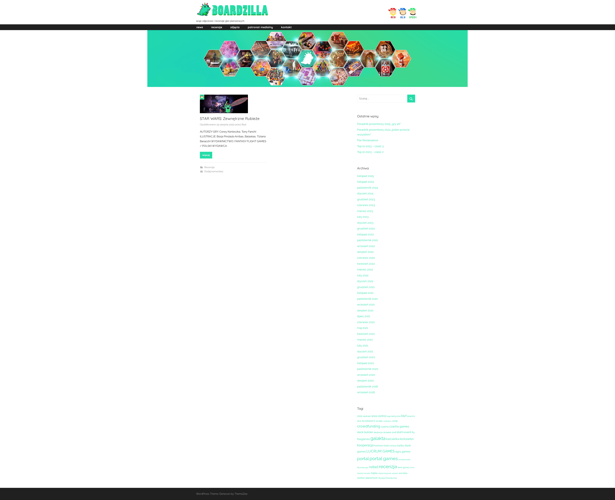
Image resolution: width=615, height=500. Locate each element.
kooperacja (365, 445)
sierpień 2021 (365, 310)
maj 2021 (362, 327)
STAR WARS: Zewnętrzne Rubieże (230, 118)
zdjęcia (235, 27)
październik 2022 (367, 240)
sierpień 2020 (365, 380)
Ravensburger (363, 467)
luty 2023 (363, 216)
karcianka (392, 439)
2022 (359, 416)
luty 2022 (363, 275)
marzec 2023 (365, 211)
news (199, 27)
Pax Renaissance (367, 140)
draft (394, 432)
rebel (373, 467)
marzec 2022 (365, 269)
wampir (395, 473)
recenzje (216, 27)
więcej (206, 155)
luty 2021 (362, 345)
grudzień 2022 (366, 228)
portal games (383, 458)
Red (244, 124)
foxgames (363, 439)
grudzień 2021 (366, 287)
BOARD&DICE (368, 421)
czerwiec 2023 (366, 205)
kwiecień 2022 (366, 263)
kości (386, 445)
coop (395, 420)
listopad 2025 (365, 176)
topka (374, 473)
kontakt (286, 27)
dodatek (387, 432)
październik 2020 (367, 368)
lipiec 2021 (363, 316)
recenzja (388, 466)
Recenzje (209, 167)
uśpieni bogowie (384, 473)
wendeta (403, 473)
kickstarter (407, 439)
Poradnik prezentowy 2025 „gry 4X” (379, 124)
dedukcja (378, 432)
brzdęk (379, 421)
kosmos (378, 445)
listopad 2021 (365, 292)
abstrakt (367, 416)
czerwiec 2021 (366, 322)
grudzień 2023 (366, 199)
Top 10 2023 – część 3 (370, 146)
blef (403, 416)
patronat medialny (260, 27)
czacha (385, 426)
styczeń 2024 (365, 193)
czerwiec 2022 (366, 257)
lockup (393, 445)
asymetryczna (394, 416)
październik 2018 (367, 386)
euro (400, 432)
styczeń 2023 (365, 222)
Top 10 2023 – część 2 (370, 152)
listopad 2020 (365, 363)
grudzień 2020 (366, 357)
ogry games (402, 451)
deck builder (365, 432)
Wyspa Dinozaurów (387, 478)
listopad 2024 (365, 181)
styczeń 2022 (365, 281)
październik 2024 (367, 187)
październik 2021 (367, 298)
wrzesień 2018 (366, 392)
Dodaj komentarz (213, 171)
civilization (387, 421)
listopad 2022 (365, 234)
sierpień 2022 (365, 251)
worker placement (367, 477)
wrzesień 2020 (366, 374)
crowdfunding (368, 426)
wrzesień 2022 (366, 246)
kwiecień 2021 (366, 333)
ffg (413, 432)
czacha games (399, 426)
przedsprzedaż (404, 459)
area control (378, 416)
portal (363, 458)
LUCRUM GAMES (380, 451)
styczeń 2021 (365, 351)
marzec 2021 (365, 339)
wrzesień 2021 (366, 304)
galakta (377, 438)
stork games (404, 467)
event (407, 432)
